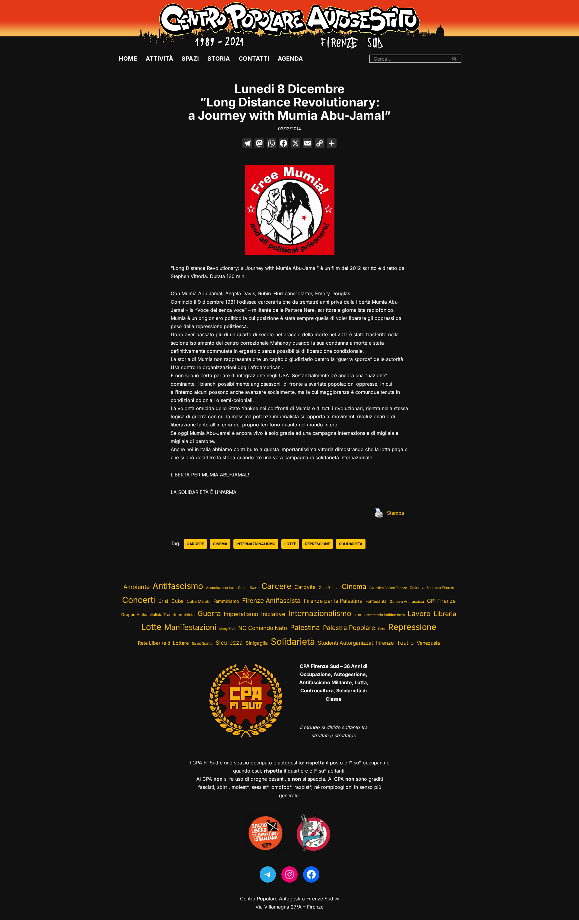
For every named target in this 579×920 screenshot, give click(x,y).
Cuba (177, 601)
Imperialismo (241, 614)
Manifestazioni (190, 627)
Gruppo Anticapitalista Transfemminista (158, 614)
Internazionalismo (255, 544)
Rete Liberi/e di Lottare (163, 643)
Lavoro (419, 613)
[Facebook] (283, 144)
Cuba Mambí (198, 601)
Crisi (163, 601)
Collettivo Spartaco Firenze (432, 588)
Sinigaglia (257, 643)
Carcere (195, 544)
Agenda (290, 58)
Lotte (290, 544)
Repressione (317, 544)
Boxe (253, 587)
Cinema (220, 544)
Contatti (254, 58)
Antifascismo (178, 586)
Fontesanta (376, 601)
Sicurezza (229, 642)
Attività (159, 58)
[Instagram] (289, 874)
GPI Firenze (441, 601)
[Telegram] (268, 874)
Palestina (305, 627)
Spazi (190, 58)
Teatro (405, 643)
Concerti (138, 600)
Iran (357, 614)
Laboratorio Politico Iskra (384, 615)
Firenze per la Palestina (333, 601)
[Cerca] (454, 59)
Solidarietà (350, 544)
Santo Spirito (202, 643)
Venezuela (428, 643)
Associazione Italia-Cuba (226, 588)
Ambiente (136, 586)
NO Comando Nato (262, 627)
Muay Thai (227, 629)
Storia (218, 58)
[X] (296, 144)
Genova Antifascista (407, 601)
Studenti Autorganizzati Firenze (356, 643)
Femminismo (226, 601)
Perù (381, 629)
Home (128, 58)
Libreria (445, 614)
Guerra (209, 613)
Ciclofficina (329, 587)
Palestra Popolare (349, 627)
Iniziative (273, 614)
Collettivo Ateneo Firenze (388, 588)
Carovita (305, 587)
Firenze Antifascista (271, 600)
